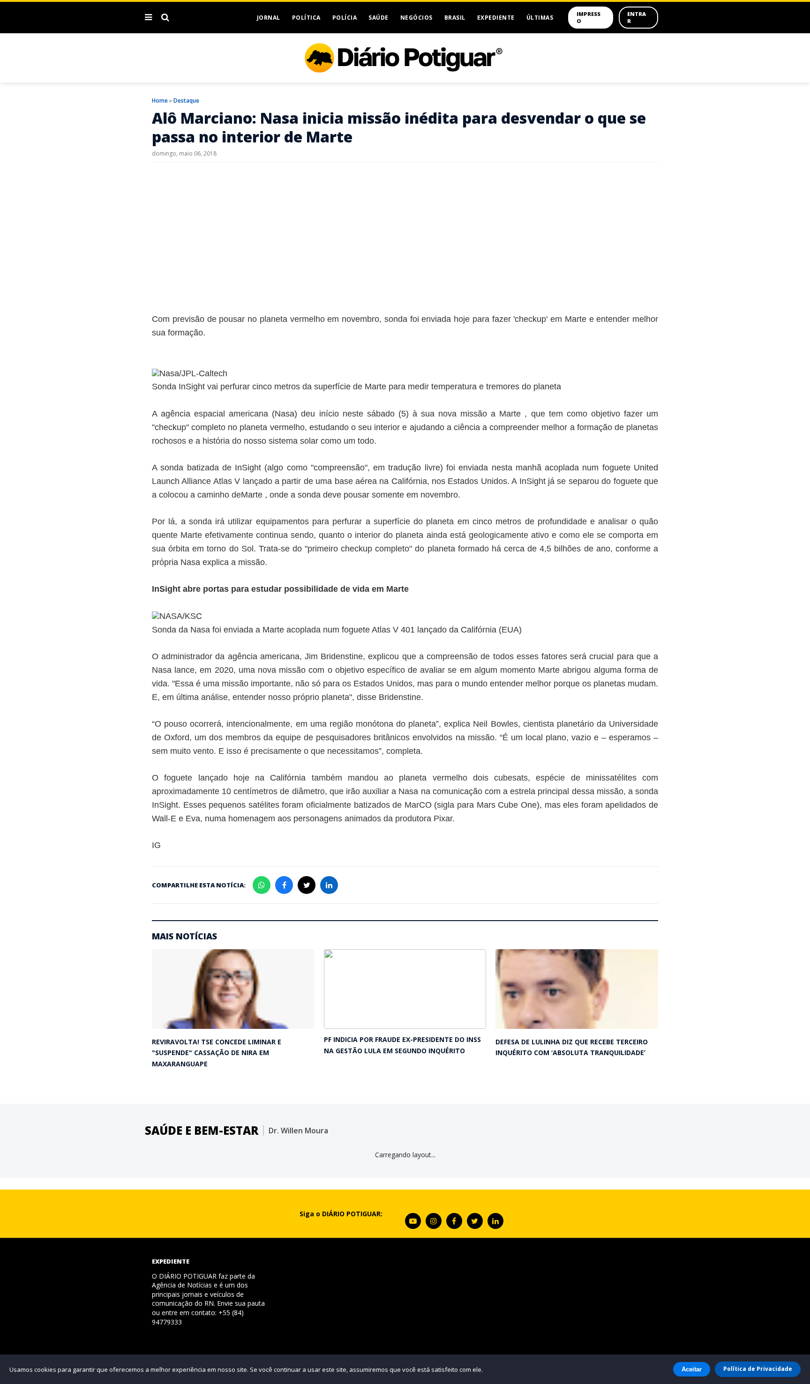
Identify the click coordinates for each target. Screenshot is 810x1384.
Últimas (540, 18)
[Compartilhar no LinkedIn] (329, 885)
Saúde (378, 18)
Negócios (416, 18)
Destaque (186, 100)
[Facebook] (454, 1221)
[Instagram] (434, 1221)
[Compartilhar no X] (306, 885)
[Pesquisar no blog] (165, 17)
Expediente (496, 18)
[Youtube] (413, 1221)
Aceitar (692, 1369)
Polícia (344, 18)
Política (306, 18)
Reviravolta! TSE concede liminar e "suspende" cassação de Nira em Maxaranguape (216, 1052)
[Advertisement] (405, 237)
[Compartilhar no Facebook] (284, 885)
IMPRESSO (588, 17)
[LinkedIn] (495, 1221)
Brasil (454, 18)
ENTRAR (636, 17)
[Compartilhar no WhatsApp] (261, 885)
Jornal (268, 18)
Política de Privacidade (757, 1369)
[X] (475, 1221)
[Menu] (148, 17)
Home (160, 100)
